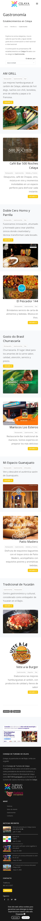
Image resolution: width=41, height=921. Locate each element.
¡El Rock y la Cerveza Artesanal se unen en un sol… (25, 857)
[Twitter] (11, 899)
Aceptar (26, 917)
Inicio (6, 27)
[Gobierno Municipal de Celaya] (14, 793)
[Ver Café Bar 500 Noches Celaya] (20, 149)
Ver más (7, 102)
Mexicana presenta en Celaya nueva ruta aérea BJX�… (24, 828)
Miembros (13, 27)
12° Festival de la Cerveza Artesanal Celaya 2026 (24, 866)
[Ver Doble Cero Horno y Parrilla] (20, 255)
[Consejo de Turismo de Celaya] (20, 4)
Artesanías (27, 468)
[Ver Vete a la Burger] (20, 653)
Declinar (15, 918)
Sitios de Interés (12, 809)
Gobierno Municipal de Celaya (23, 774)
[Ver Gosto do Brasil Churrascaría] (20, 381)
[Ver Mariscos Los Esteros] (20, 413)
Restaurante (8, 79)
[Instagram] (8, 899)
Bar (25, 79)
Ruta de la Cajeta (16, 837)
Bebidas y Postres (31, 173)
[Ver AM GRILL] (20, 118)
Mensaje (7, 890)
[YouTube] (15, 899)
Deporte (30, 672)
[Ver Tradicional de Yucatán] (20, 621)
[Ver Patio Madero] (20, 527)
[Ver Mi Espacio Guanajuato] (20, 496)
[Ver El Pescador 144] (20, 287)
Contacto (10, 816)
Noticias (9, 806)
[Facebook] (4, 899)
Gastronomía (23, 27)
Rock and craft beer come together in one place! (25, 847)
